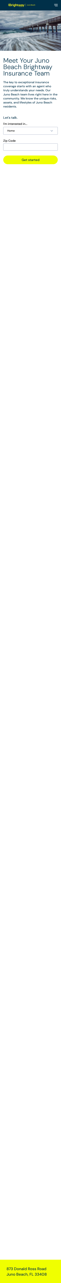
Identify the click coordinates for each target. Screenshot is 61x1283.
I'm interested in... (15, 124)
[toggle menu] (56, 5)
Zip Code (9, 141)
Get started (31, 160)
